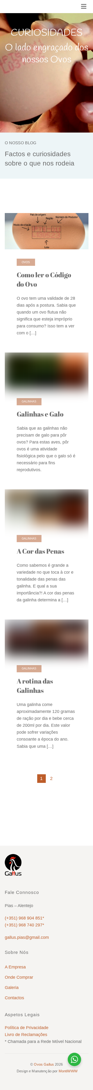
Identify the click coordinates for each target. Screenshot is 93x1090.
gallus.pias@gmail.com (27, 937)
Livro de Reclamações (26, 1034)
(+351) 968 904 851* (24, 918)
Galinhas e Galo (40, 413)
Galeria (12, 987)
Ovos (62, 201)
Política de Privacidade (26, 1027)
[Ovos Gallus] (13, 874)
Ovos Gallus (44, 1064)
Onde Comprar (19, 977)
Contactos (14, 997)
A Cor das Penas (40, 551)
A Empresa (15, 967)
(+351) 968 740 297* (24, 925)
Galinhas (42, 201)
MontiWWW (68, 1071)
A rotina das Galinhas (35, 685)
